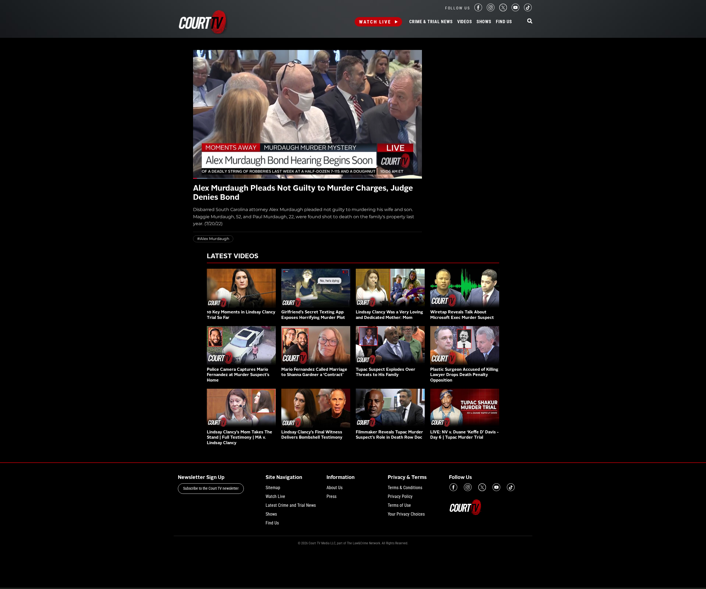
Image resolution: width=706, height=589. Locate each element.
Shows (484, 22)
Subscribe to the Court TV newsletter (211, 488)
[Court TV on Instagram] (490, 9)
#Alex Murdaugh (213, 238)
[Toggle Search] (529, 21)
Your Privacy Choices (406, 514)
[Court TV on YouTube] (515, 9)
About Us (335, 487)
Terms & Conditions (405, 487)
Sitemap (273, 487)
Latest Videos (232, 256)
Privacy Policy (400, 496)
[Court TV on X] (503, 9)
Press (331, 496)
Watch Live (375, 22)
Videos (464, 22)
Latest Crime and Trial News (291, 505)
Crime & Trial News (431, 22)
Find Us (504, 22)
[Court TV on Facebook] (478, 9)
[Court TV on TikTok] (528, 9)
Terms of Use (399, 505)
